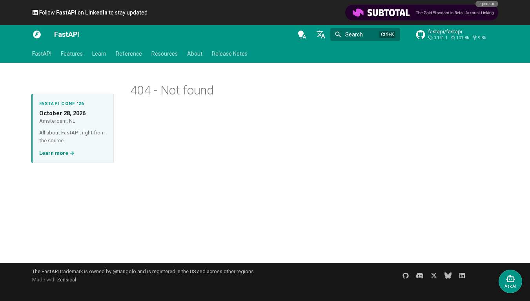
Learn (99, 54)
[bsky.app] (448, 275)
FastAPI (41, 54)
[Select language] (321, 34)
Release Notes (230, 54)
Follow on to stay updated (93, 12)
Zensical (66, 280)
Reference (129, 54)
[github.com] (405, 275)
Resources (164, 54)
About (194, 54)
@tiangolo (124, 271)
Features (72, 54)
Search (354, 34)
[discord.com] (419, 275)
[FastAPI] (37, 34)
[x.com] (434, 275)
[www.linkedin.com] (462, 275)
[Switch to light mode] (302, 34)
